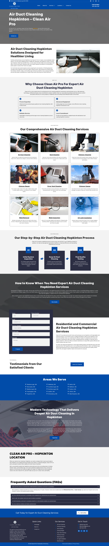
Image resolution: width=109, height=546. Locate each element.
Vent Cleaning (54, 155)
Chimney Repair (24, 186)
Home (38, 5)
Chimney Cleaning (84, 155)
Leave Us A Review (77, 364)
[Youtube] (96, 1)
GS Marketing (45, 543)
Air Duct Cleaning (24, 155)
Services (51, 5)
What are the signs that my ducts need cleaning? (26, 498)
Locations (59, 5)
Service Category (16, 325)
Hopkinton (35, 28)
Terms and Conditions (67, 543)
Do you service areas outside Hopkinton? (24, 503)
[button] (55, 486)
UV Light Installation (85, 218)
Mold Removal (24, 218)
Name (14, 313)
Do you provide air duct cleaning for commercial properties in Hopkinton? (34, 495)
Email (13, 319)
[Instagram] (99, 1)
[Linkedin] (91, 1)
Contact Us (68, 5)
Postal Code (15, 331)
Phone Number (35, 313)
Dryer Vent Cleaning (54, 186)
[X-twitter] (93, 1)
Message (14, 337)
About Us (45, 5)
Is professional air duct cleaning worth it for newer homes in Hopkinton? (34, 501)
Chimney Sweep (84, 186)
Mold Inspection (54, 218)
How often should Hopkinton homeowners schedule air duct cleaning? (33, 486)
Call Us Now (95, 4)
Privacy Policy (76, 543)
